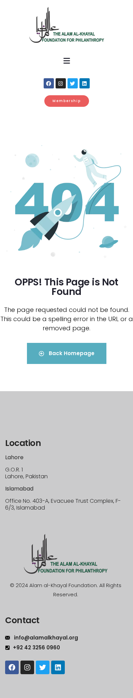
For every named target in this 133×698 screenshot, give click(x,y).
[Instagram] (61, 83)
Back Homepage (70, 353)
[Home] (65, 554)
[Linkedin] (84, 83)
